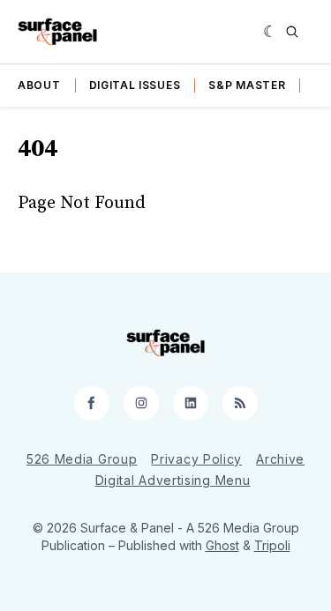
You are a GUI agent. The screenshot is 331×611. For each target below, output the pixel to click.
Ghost (222, 545)
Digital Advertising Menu (173, 480)
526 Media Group (82, 458)
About (39, 85)
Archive (280, 458)
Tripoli (272, 545)
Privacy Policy (196, 458)
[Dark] (270, 32)
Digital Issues (135, 85)
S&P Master (246, 85)
